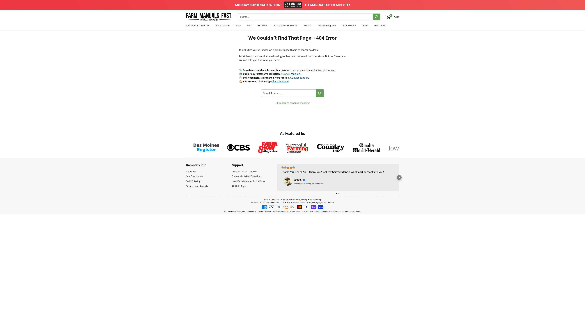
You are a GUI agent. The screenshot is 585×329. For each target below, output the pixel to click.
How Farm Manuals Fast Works (248, 181)
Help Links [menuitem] (379, 25)
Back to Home (280, 81)
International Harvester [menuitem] (285, 25)
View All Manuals (290, 73)
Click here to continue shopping (293, 102)
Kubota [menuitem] (308, 25)
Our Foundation (194, 176)
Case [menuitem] (238, 25)
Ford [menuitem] (249, 25)
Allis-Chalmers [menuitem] (222, 25)
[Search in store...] (320, 93)
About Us (191, 171)
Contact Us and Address (244, 171)
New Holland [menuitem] (349, 25)
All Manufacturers (195, 25)
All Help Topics (239, 186)
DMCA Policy (193, 181)
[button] (277, 177)
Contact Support (299, 77)
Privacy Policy (315, 199)
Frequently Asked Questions (247, 176)
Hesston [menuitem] (262, 25)
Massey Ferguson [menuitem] (326, 25)
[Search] (376, 17)
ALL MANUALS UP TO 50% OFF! (327, 5)
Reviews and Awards (197, 186)
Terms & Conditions (272, 199)
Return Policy (288, 199)
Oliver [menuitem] (365, 25)
